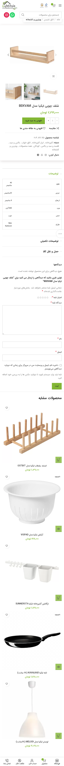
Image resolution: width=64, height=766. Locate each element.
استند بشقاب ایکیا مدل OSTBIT (32, 465)
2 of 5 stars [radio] (45, 297)
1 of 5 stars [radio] (47, 297)
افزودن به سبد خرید (33, 120)
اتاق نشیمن (48, 19)
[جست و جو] (23, 15)
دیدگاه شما (56, 302)
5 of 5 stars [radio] (38, 297)
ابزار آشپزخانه (38, 142)
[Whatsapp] (12, 15)
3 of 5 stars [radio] (43, 297)
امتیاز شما (57, 297)
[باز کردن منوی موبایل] (60, 5)
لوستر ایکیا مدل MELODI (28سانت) (32, 741)
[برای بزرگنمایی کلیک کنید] (53, 76)
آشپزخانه (49, 142)
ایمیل (58, 352)
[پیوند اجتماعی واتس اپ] (42, 155)
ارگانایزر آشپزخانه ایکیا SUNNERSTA (32, 603)
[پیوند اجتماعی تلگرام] (38, 155)
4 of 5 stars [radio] (40, 297)
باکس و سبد (14, 142)
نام (59, 338)
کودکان (36, 146)
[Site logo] (9, 5)
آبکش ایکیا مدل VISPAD (32, 534)
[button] (58, 460)
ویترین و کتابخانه (33, 19)
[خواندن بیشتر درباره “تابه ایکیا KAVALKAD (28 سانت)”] (58, 667)
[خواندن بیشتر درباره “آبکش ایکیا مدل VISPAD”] (58, 529)
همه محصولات (25, 146)
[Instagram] (6, 15)
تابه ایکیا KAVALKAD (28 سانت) (32, 672)
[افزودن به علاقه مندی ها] (6, 408)
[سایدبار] (60, 234)
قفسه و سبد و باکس (50, 146)
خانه (58, 19)
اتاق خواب (26, 142)
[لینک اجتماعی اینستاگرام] (46, 155)
